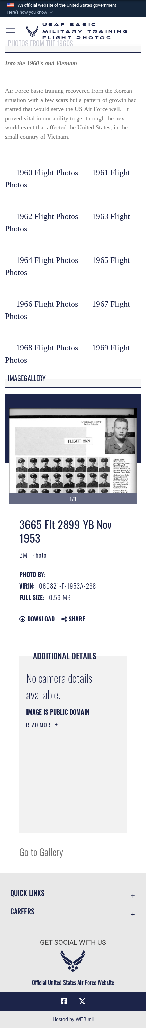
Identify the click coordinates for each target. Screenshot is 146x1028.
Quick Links (27, 893)
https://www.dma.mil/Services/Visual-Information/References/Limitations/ (67, 820)
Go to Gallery (41, 851)
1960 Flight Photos (47, 172)
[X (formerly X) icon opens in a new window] (82, 1001)
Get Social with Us (73, 942)
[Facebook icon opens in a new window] (64, 1001)
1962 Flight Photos (47, 216)
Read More (40, 725)
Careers (22, 911)
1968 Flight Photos (47, 347)
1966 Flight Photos (47, 304)
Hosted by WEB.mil (73, 1019)
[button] (30, 12)
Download (40, 618)
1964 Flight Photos (47, 260)
